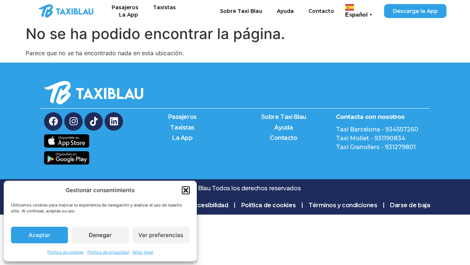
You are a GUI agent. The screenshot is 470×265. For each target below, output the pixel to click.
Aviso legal (143, 252)
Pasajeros (125, 7)
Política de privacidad (108, 252)
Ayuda (285, 11)
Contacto (321, 11)
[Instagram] (73, 121)
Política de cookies (65, 252)
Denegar (100, 235)
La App (128, 14)
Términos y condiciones (342, 205)
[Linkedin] (114, 121)
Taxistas (164, 7)
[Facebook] (53, 121)
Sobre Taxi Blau (241, 11)
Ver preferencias (160, 235)
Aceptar (39, 235)
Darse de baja (410, 205)
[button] (185, 190)
